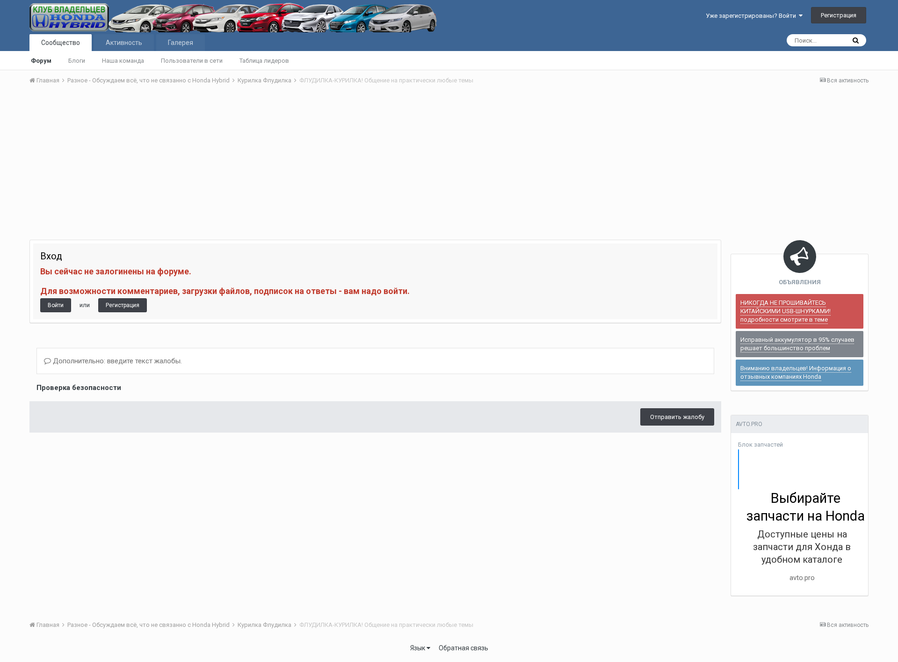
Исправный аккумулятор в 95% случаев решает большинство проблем (797, 344)
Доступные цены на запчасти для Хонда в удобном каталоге (802, 547)
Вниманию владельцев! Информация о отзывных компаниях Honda (795, 372)
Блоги (76, 60)
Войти (56, 305)
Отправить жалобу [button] (677, 416)
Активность (124, 42)
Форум (41, 60)
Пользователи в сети (192, 60)
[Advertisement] (449, 162)
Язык (418, 648)
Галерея (180, 42)
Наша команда (123, 60)
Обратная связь (463, 648)
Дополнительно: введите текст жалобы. (116, 361)
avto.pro (802, 578)
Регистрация (838, 15)
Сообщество (60, 42)
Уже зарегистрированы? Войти (752, 15)
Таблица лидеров (264, 60)
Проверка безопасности (78, 387)
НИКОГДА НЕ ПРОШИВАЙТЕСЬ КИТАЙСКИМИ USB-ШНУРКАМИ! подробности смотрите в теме (785, 311)
